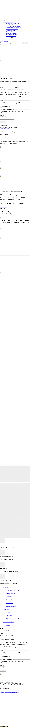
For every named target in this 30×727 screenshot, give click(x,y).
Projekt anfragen (4, 41)
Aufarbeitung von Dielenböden (13, 27)
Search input (3, 43)
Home (4, 20)
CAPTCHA (3, 115)
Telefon (5, 106)
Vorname (18, 102)
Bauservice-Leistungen (8, 22)
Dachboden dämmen (11, 36)
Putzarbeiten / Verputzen (12, 29)
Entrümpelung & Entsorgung (13, 26)
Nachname (18, 104)
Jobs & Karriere (8, 37)
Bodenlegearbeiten (10, 24)
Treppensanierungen (11, 33)
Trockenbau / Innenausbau (12, 23)
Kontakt (5, 38)
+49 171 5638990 (4, 128)
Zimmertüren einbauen (11, 34)
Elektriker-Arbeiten (11, 30)
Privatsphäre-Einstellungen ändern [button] (9, 692)
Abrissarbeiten (9, 31)
